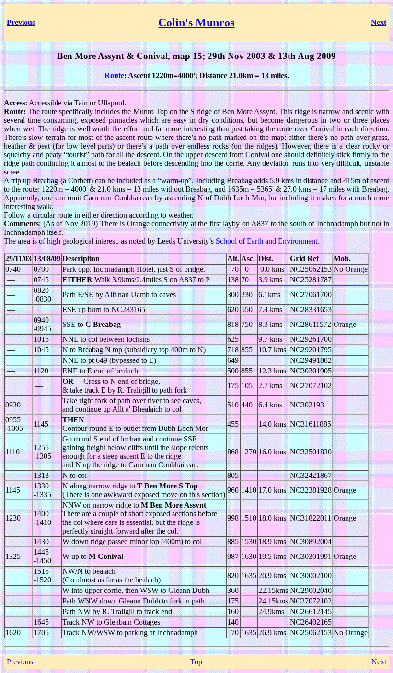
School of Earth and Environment (266, 241)
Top (196, 662)
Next (378, 662)
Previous (20, 662)
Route (114, 75)
